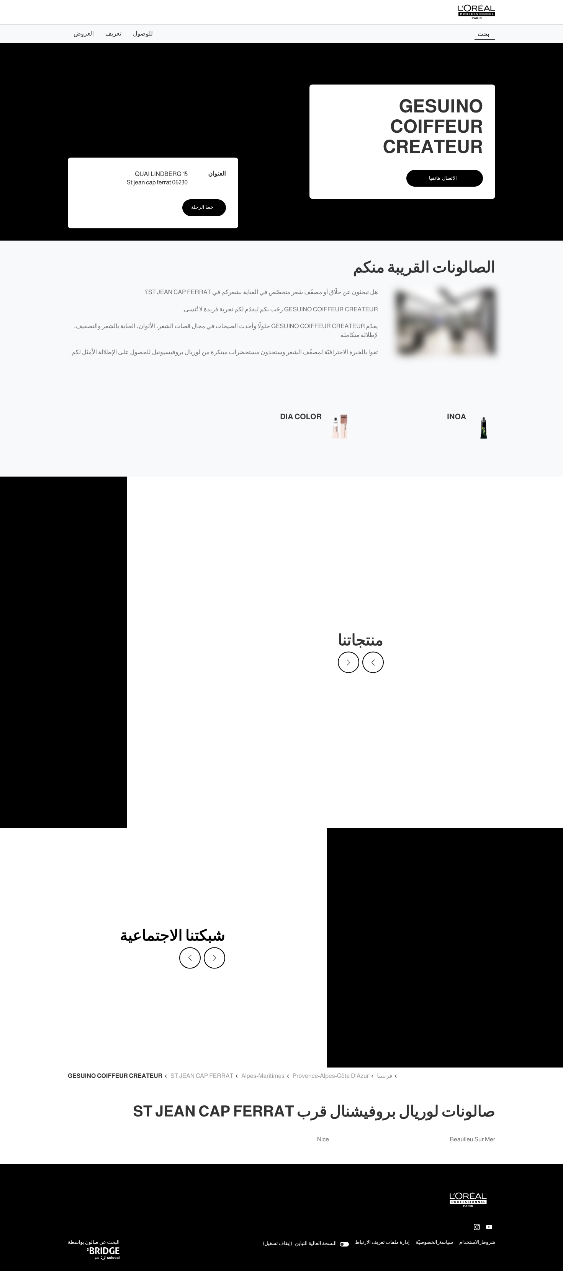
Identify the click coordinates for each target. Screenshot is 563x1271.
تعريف (113, 33)
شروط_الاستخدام (477, 1243)
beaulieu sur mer (472, 1139)
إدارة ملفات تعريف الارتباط (382, 1242)
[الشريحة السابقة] (373, 662)
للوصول (143, 33)
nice (323, 1139)
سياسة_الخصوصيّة (434, 1243)
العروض (84, 33)
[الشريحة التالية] (348, 662)
